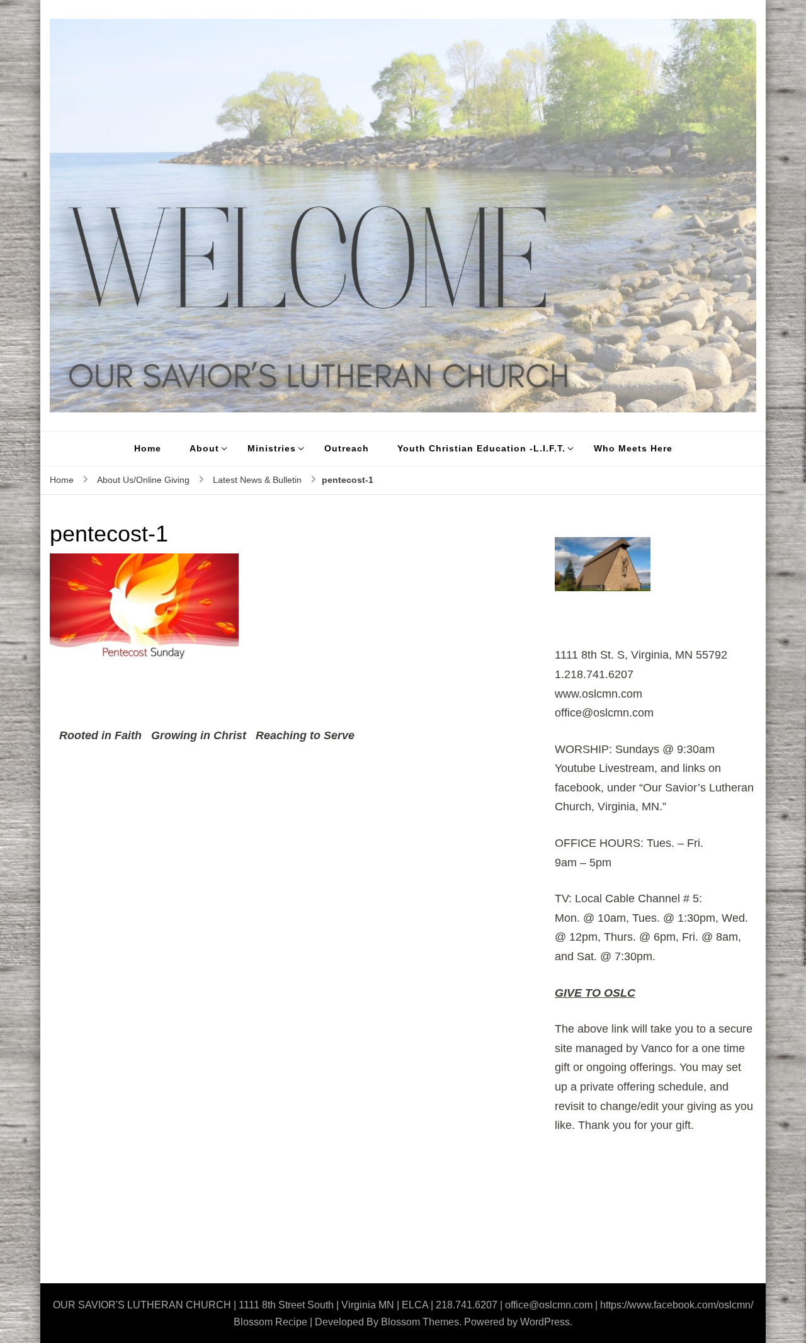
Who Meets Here (633, 448)
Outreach (346, 448)
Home (147, 448)
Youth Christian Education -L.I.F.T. (481, 448)
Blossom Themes (420, 1322)
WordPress (545, 1322)
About (204, 448)
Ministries (271, 448)
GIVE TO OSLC (595, 993)
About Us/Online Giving (143, 480)
